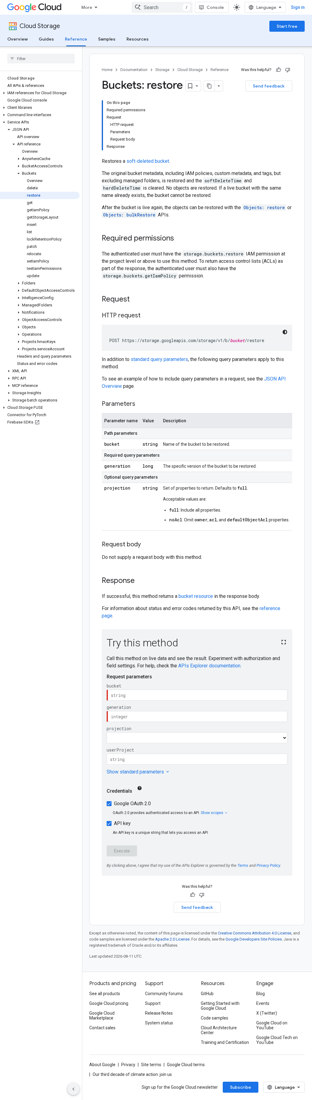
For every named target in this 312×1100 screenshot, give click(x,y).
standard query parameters (159, 359)
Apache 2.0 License (172, 939)
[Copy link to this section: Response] (141, 581)
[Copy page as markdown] (209, 86)
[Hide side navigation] (73, 1089)
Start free (287, 26)
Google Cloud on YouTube (271, 1025)
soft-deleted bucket (147, 161)
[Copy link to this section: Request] (136, 299)
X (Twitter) (266, 1013)
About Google (102, 1064)
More (86, 7)
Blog (260, 993)
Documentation (133, 69)
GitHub (207, 993)
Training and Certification (225, 1042)
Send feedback (269, 86)
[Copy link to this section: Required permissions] (180, 238)
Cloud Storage (40, 26)
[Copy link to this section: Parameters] (141, 404)
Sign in (298, 7)
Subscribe (240, 1087)
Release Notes (159, 1013)
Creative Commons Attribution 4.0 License (254, 933)
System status (159, 1022)
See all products (104, 993)
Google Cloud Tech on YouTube (277, 1040)
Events (262, 1003)
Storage (162, 69)
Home (107, 69)
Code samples (214, 1018)
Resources (137, 39)
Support (153, 1003)
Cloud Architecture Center (219, 1030)
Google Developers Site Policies (253, 939)
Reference (76, 39)
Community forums (164, 993)
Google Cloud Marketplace (102, 1015)
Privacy (128, 1064)
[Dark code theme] (285, 332)
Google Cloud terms (186, 1064)
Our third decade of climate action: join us (132, 1074)
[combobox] (162, 7)
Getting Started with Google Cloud (220, 1006)
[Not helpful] (287, 69)
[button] (40, 93)
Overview (17, 39)
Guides (46, 39)
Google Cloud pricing (108, 1003)
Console (215, 7)
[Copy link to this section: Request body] (147, 544)
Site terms (151, 1064)
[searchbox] (41, 58)
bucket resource (196, 596)
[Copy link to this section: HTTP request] (146, 316)
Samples (106, 39)
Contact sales (102, 1027)
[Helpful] (278, 69)
